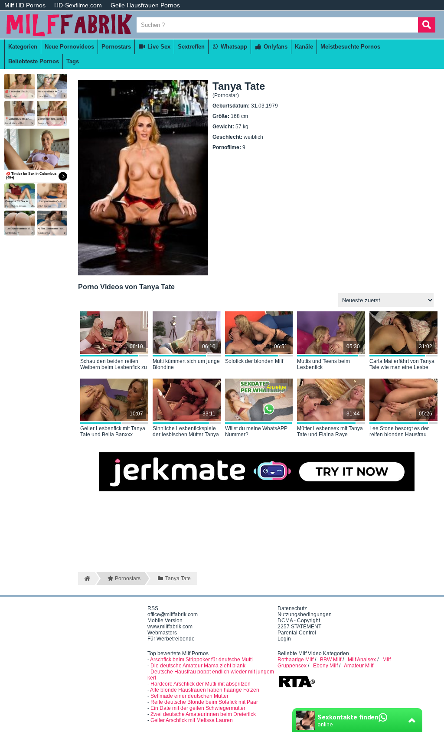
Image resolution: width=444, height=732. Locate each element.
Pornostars (116, 46)
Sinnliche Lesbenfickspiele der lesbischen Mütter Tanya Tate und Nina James (186, 431)
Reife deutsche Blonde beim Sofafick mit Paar (204, 702)
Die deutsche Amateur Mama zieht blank (197, 666)
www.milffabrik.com (170, 627)
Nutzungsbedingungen (305, 614)
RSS (152, 608)
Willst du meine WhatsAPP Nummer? (256, 431)
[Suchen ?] (426, 25)
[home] (86, 578)
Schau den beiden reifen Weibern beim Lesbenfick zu (113, 364)
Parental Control (297, 633)
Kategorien (22, 46)
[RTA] (297, 686)
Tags (72, 61)
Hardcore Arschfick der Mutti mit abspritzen (200, 684)
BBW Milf (330, 660)
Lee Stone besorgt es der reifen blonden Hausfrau (399, 431)
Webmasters (162, 633)
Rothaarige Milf (295, 660)
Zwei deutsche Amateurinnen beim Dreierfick (203, 714)
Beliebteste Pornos (33, 61)
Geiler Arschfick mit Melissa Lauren (191, 720)
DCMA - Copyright (299, 621)
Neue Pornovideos (69, 46)
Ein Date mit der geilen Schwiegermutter (197, 708)
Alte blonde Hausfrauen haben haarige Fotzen (204, 690)
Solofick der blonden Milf (254, 361)
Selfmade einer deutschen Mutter (189, 696)
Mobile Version (165, 621)
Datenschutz (292, 608)
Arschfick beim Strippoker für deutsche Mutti (201, 660)
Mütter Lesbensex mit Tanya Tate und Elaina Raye (330, 431)
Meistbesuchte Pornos (350, 46)
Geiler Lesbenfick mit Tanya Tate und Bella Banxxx (112, 431)
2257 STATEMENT (299, 627)
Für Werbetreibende (171, 639)
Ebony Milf (325, 666)
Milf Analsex (362, 660)
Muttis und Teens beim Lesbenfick (323, 364)
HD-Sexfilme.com (78, 5)
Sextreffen (191, 46)
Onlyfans (274, 46)
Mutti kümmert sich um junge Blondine (186, 364)
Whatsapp (233, 46)
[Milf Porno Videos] (69, 36)
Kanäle (304, 46)
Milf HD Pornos (25, 5)
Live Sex (158, 46)
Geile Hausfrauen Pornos (145, 5)
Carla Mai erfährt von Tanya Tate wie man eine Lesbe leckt (401, 364)
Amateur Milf (358, 666)
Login (284, 639)
